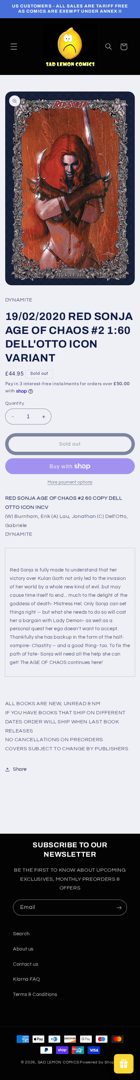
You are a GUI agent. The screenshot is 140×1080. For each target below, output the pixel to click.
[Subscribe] (119, 907)
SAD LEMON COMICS (58, 1062)
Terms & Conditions (35, 994)
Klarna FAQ (26, 979)
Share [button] (20, 769)
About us (23, 949)
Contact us (25, 964)
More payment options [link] (70, 482)
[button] (13, 46)
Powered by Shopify (99, 1062)
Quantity (14, 403)
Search (21, 933)
